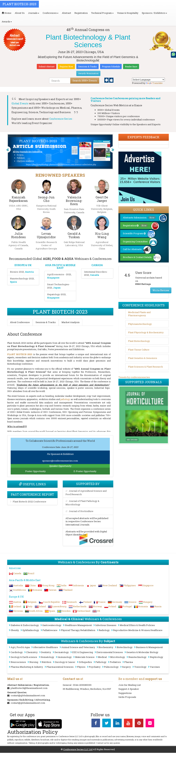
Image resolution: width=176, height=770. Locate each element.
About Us (20, 12)
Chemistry (32, 652)
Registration (81, 12)
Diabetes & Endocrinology (25, 625)
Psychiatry (95, 666)
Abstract (66, 12)
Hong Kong (48, 585)
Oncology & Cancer (65, 662)
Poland (112, 606)
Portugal (127, 606)
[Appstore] (111, 79)
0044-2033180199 (82, 684)
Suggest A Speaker (128, 688)
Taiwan (52, 589)
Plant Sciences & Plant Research (145, 366)
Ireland (17, 606)
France (102, 601)
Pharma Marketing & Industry (27, 666)
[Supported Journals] (143, 415)
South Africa (35, 610)
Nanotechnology (137, 657)
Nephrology (156, 657)
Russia (157, 606)
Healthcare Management (78, 625)
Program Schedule (111, 66)
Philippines (129, 585)
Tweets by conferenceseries (134, 377)
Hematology (47, 657)
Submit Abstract (46, 66)
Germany (117, 601)
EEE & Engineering (82, 652)
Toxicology (140, 666)
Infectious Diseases (105, 625)
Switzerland (83, 610)
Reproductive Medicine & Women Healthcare (137, 630)
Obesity (15, 630)
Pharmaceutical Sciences (60, 666)
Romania (37, 589)
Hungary (147, 601)
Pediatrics (115, 662)
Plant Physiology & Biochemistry (146, 332)
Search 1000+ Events (85, 80)
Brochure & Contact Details (137, 257)
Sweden (66, 610)
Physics (81, 666)
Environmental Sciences (109, 652)
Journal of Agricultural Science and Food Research (86, 492)
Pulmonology (111, 666)
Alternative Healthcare (45, 647)
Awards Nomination (88, 73)
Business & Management (149, 647)
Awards (6, 21)
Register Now (66, 66)
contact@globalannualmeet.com (28, 695)
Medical (102, 657)
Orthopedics (85, 662)
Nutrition (46, 662)
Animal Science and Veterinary (78, 647)
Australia (18, 585)
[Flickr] (150, 723)
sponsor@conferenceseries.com (60, 460)
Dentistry (46, 652)
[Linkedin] (117, 723)
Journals (32, 12)
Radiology (104, 630)
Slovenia (18, 610)
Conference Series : (61, 118)
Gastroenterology (51, 625)
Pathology (100, 662)
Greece (132, 601)
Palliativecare (49, 630)
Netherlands (79, 606)
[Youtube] (128, 723)
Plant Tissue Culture (138, 349)
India (63, 585)
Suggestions (125, 693)
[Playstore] (106, 79)
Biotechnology (125, 647)
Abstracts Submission (139, 217)
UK (98, 610)
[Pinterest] (139, 723)
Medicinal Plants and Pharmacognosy (139, 314)
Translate (157, 83)
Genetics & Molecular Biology (142, 652)
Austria (17, 601)
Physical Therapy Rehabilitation (78, 630)
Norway (97, 606)
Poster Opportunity (35, 471)
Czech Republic (51, 601)
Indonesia (78, 585)
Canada (17, 573)
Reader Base (131, 66)
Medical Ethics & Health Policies (137, 625)
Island (42, 606)
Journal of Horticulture (81, 511)
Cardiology (17, 652)
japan (93, 585)
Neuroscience (18, 662)
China (32, 585)
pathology (65, 399)
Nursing (33, 662)
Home (7, 12)
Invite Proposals (127, 697)
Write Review (160, 290)
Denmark (72, 601)
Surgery (126, 666)
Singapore (147, 585)
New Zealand (109, 585)
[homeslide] (7, 149)
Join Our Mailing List (129, 684)
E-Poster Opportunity (85, 471)
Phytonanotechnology (140, 323)
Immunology (65, 657)
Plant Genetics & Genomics (142, 358)
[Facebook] (95, 723)
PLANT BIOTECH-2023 (19, 354)
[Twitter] (106, 723)
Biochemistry (105, 647)
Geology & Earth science (24, 657)
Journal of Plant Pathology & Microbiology (82, 502)
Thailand (67, 589)
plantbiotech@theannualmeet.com (29, 688)
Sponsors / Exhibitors (153, 12)
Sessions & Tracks (87, 66)
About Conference (20, 322)
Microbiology (117, 657)
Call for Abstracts (132, 249)
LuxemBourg (59, 606)
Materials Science (85, 657)
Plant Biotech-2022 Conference (29, 501)
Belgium (32, 601)
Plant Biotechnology (139, 341)
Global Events (20, 103)
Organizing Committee (135, 241)
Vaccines (155, 666)
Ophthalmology (30, 630)
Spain (52, 610)
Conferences (50, 12)
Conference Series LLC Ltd (77, 749)
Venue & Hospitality (127, 12)
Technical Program (101, 12)
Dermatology (61, 652)
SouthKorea (19, 589)
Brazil (31, 573)
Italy (30, 606)
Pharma (128, 662)
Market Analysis (71, 322)
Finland (87, 601)
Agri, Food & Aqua (20, 647)
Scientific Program (133, 233)
